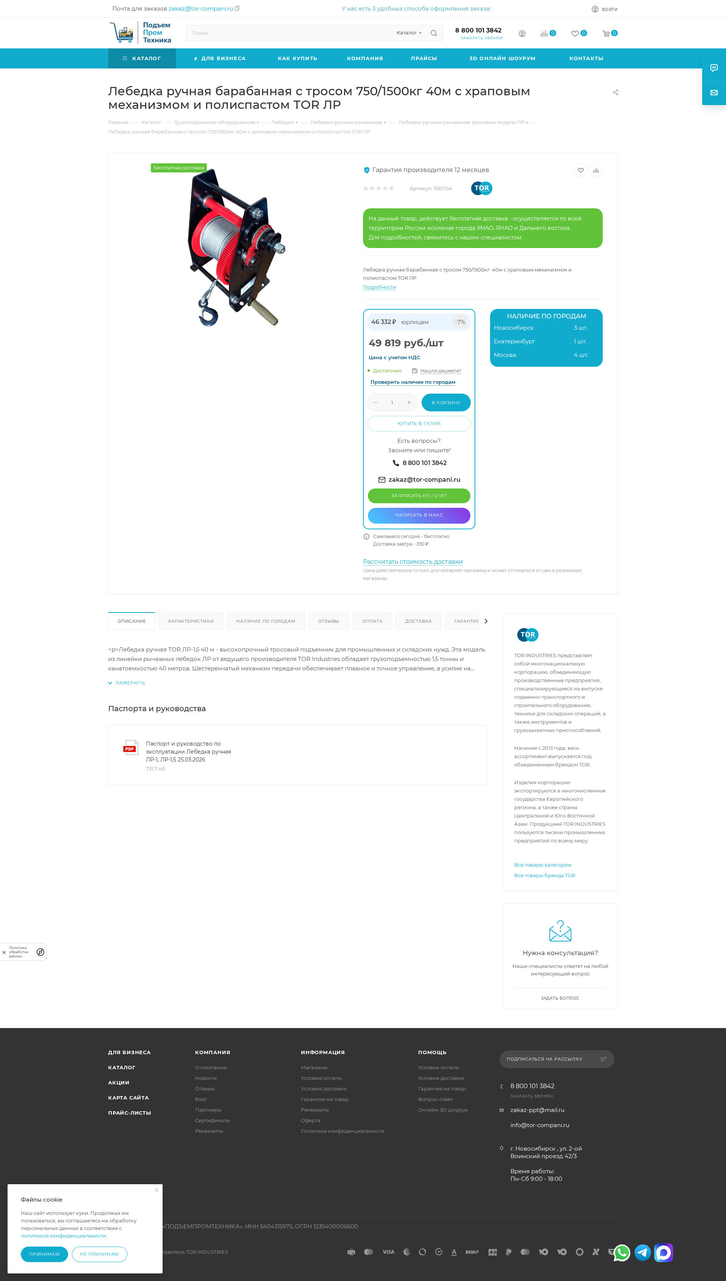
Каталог (122, 1067)
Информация (323, 1052)
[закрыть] (4, 952)
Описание (132, 621)
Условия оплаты (321, 1078)
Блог (201, 1099)
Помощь (432, 1052)
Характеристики (191, 621)
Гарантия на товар (325, 1099)
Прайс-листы (129, 1113)
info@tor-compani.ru (539, 1125)
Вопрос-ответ (435, 1099)
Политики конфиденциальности (342, 1131)
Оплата (372, 621)
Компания (212, 1052)
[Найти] (434, 33)
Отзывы (329, 621)
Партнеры (208, 1110)
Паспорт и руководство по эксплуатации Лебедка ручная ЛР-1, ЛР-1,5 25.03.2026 (188, 751)
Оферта (311, 1120)
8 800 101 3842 (478, 30)
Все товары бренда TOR (544, 875)
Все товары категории (542, 865)
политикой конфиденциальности (63, 1236)
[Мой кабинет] (522, 34)
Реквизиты (209, 1131)
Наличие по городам (265, 621)
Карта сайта (128, 1098)
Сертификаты (212, 1120)
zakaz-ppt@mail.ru (537, 1110)
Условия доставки (324, 1089)
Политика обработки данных (18, 952)
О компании (211, 1067)
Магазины (314, 1067)
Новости (206, 1078)
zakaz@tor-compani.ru (201, 8)
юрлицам (415, 322)
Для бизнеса (129, 1052)
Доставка (418, 621)
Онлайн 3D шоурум (443, 1110)
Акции (119, 1082)
